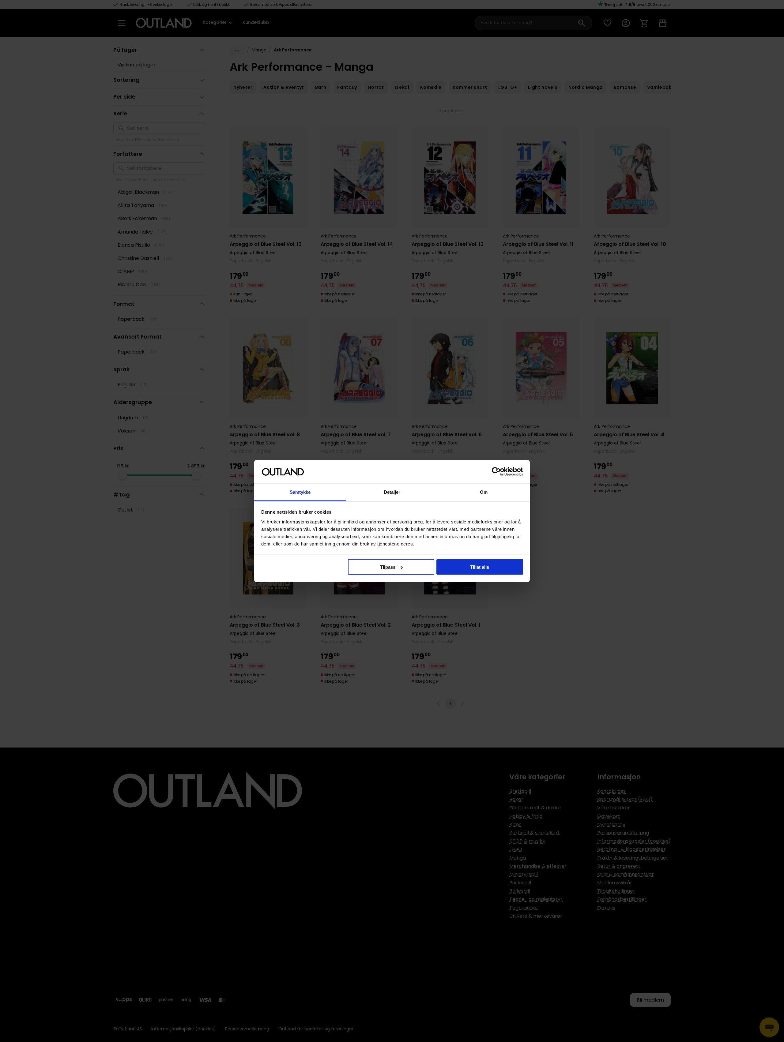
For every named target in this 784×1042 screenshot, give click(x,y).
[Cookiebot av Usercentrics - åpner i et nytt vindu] (496, 471)
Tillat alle (479, 567)
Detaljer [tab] (392, 491)
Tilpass (387, 567)
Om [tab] (484, 491)
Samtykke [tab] (300, 491)
